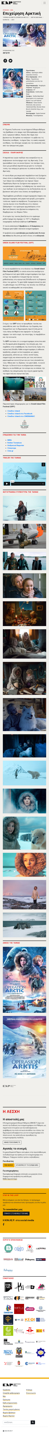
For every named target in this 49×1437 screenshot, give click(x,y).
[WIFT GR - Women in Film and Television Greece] (19, 1309)
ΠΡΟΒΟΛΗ (6, 10)
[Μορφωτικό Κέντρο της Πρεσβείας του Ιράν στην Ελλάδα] (41, 1353)
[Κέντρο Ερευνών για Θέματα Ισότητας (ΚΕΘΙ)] (30, 1320)
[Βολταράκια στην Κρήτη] (8, 1271)
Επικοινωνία (31, 1393)
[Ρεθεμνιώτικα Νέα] (8, 1260)
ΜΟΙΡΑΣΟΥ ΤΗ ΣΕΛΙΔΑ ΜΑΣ (28, 1165)
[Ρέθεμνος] (30, 1260)
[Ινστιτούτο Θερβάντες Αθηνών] (30, 1331)
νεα (11, 10)
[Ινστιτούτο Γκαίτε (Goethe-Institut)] (8, 1331)
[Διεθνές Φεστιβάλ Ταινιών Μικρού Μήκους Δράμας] (41, 1287)
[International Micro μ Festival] (19, 1287)
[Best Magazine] (8, 1249)
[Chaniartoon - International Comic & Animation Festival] (8, 1309)
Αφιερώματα (7, 1406)
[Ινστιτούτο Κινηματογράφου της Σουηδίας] (8, 1342)
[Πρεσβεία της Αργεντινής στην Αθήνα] (30, 1353)
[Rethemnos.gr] (30, 1249)
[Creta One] (41, 1260)
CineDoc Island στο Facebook (19, 414)
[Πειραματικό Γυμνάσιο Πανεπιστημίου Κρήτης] (19, 1320)
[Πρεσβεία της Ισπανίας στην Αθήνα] (41, 1331)
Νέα (4, 1396)
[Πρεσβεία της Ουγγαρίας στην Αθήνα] (19, 1364)
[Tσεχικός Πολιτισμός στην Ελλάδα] (30, 1364)
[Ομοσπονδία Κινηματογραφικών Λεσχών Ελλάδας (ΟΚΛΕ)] (8, 1287)
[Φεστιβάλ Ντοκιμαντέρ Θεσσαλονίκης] (30, 1287)
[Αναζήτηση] (33, 1422)
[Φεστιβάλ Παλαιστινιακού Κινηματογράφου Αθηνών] (8, 1364)
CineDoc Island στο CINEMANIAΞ (21, 416)
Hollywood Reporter (15, 445)
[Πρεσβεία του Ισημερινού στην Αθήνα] (19, 1353)
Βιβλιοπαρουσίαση (10, 1403)
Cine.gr (10, 451)
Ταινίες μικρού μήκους (11, 1409)
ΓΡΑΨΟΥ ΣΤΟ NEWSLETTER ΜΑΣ (16, 1213)
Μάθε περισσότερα (10, 1179)
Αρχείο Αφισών (9, 1416)
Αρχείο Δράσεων (9, 1413)
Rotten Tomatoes (14, 443)
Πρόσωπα (6, 1400)
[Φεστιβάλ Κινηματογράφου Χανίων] (19, 1298)
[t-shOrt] (8, 1298)
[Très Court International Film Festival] (30, 1298)
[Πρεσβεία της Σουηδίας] (19, 1342)
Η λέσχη (29, 1390)
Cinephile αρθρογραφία (11, 1393)
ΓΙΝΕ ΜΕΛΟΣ (8, 1165)
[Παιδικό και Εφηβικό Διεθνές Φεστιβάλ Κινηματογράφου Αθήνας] (41, 1298)
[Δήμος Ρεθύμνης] (8, 1320)
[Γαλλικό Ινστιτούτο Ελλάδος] (8, 1353)
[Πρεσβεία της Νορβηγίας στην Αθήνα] (41, 1342)
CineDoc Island (13, 411)
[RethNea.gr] (19, 1260)
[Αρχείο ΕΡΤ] (30, 1309)
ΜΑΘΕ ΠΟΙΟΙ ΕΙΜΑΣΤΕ (12, 1142)
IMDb (9, 440)
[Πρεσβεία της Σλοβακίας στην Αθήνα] (41, 1364)
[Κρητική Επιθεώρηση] (41, 1249)
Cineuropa (11, 448)
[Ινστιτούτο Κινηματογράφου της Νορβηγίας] (30, 1342)
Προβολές (6, 1390)
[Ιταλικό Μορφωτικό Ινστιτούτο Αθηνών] (19, 1331)
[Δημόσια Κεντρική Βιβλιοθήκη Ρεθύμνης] (41, 1320)
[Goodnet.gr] (19, 1249)
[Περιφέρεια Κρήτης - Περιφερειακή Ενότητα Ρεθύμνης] (41, 1309)
